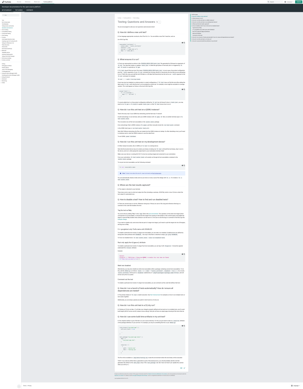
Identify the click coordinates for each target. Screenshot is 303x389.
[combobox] (275, 1)
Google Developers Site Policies (140, 375)
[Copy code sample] (184, 43)
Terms (24, 385)
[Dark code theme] (182, 43)
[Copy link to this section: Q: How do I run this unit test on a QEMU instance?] (161, 110)
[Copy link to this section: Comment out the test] (134, 280)
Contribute (29, 10)
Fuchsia (119, 18)
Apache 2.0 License (119, 375)
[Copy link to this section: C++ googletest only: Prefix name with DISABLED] (153, 229)
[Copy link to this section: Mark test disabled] (132, 266)
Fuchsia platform (48, 2)
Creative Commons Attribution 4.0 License (157, 373)
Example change (122, 219)
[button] (10, 30)
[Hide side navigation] (19, 386)
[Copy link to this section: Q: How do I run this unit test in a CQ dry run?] (156, 305)
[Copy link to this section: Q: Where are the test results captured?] (151, 185)
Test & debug (19, 10)
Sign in (299, 2)
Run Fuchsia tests (156, 173)
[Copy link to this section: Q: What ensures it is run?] (140, 60)
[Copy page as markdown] (157, 22)
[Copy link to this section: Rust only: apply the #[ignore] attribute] (147, 243)
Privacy (29, 385)
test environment (153, 213)
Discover (19, 2)
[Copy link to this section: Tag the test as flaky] (133, 210)
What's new (37, 2)
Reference (27, 2)
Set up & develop (6, 10)
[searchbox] (10, 15)
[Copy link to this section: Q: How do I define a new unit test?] (148, 32)
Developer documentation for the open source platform (21, 7)
